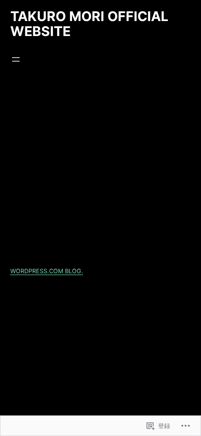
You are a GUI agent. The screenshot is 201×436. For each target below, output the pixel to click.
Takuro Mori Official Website (89, 23)
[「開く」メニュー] (16, 59)
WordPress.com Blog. (46, 271)
